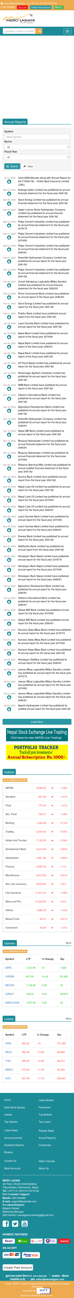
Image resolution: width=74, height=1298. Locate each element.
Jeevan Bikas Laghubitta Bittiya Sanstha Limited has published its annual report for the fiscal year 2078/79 (44, 673)
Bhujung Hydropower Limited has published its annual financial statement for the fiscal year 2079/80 (43, 456)
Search (14, 166)
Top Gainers (11, 1121)
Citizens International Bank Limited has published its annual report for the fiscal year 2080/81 (42, 601)
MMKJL (9, 1069)
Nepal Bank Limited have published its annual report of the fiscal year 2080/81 (43, 344)
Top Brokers (45, 1114)
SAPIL (8, 967)
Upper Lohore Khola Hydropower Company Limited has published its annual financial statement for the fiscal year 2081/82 (41, 213)
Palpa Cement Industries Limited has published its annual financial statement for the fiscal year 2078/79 (43, 225)
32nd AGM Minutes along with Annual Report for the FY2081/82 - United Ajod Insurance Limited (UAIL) (44, 181)
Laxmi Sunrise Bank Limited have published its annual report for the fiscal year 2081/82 (43, 325)
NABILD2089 (12, 1002)
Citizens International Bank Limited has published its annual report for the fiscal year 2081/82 (42, 398)
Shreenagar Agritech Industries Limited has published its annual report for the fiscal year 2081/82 (42, 376)
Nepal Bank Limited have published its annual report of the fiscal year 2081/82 (43, 354)
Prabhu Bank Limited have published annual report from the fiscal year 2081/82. (42, 315)
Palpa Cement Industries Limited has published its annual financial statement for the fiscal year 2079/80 (43, 237)
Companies (45, 1145)
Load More (37, 721)
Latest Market (46, 1100)
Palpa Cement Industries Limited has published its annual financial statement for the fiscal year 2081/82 (43, 273)
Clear (30, 166)
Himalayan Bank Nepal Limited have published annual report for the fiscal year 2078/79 (43, 557)
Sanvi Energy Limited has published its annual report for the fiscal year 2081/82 (43, 305)
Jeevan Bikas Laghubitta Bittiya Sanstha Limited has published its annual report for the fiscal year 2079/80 (44, 685)
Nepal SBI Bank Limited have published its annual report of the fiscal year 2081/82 (41, 432)
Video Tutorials (47, 1161)
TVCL (8, 1060)
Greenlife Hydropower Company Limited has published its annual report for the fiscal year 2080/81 (42, 422)
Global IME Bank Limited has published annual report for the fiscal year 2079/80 (43, 611)
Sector (8, 141)
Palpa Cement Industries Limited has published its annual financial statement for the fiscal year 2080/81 (43, 249)
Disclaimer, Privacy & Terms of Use (36, 1295)
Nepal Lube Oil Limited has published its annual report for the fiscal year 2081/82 (44, 488)
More (68, 943)
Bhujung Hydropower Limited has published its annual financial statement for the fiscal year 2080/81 (43, 444)
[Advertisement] (37, 76)
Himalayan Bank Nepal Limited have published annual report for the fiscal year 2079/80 (43, 567)
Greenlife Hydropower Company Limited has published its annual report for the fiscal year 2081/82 (42, 261)
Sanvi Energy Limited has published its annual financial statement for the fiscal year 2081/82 (43, 201)
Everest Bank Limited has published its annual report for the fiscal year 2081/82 (43, 537)
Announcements (13, 1137)
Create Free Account (40, 7)
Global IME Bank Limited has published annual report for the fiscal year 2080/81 (43, 621)
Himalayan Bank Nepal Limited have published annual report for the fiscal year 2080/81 (43, 577)
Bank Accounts (12, 1168)
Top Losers (45, 1121)
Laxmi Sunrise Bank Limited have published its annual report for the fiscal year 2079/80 (43, 518)
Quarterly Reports (14, 1145)
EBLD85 (9, 985)
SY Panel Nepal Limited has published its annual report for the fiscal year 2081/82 (44, 364)
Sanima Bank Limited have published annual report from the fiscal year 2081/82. (42, 478)
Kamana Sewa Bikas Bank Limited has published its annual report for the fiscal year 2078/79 (44, 631)
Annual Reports (47, 1137)
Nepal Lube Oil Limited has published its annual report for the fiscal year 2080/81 (44, 508)
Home (7, 1099)
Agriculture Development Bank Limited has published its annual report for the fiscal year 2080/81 (42, 589)
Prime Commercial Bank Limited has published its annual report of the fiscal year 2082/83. (43, 295)
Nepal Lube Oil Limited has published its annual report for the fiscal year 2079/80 (44, 498)
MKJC (8, 1052)
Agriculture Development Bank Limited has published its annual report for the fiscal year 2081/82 (42, 410)
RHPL (8, 1043)
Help (58, 7)
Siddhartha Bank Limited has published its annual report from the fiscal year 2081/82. (41, 547)
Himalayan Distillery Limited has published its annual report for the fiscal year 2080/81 (42, 661)
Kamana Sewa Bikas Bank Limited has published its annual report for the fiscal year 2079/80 (44, 641)
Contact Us (10, 1160)
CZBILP (9, 993)
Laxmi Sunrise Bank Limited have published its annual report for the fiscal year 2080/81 (43, 528)
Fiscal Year (10, 151)
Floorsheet (44, 1107)
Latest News (11, 1130)
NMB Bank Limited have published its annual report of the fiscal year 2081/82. (42, 386)
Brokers (8, 1152)
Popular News (46, 1130)
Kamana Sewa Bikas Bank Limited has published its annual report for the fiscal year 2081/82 (44, 651)
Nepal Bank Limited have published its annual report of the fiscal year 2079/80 (43, 334)
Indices (8, 1114)
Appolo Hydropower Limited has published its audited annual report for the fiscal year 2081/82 (44, 707)
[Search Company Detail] (38, 31)
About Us (44, 1168)
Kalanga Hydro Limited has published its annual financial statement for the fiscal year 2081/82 (44, 191)
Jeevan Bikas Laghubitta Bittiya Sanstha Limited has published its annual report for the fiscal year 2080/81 (44, 697)
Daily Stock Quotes (14, 1107)
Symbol (8, 131)
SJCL (8, 1078)
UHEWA (9, 976)
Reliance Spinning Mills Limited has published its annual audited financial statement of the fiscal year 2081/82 (44, 468)
